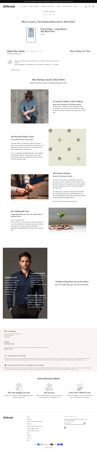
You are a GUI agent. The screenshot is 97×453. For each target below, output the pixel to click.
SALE (75, 6)
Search (28, 440)
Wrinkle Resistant (47, 6)
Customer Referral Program (33, 428)
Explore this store (15, 70)
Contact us (29, 423)
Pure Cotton (34, 6)
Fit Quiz (28, 435)
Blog (28, 433)
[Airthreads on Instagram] (65, 427)
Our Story (29, 438)
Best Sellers (67, 6)
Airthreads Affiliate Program (33, 430)
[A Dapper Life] (29, 106)
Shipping (29, 419)
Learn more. (7, 336)
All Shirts (23, 6)
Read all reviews (8, 349)
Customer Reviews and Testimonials (34, 426)
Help (28, 416)
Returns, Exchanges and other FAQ (34, 421)
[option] (48, 1)
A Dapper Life (34, 51)
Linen (59, 6)
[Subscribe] (84, 423)
